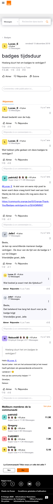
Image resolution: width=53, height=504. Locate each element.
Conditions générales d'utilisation (32, 491)
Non (9, 470)
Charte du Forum (8, 491)
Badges (7, 37)
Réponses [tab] (8, 101)
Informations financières (25, 497)
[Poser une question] (46, 497)
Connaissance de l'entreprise (13, 499)
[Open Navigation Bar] (4, 3)
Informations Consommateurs (26, 501)
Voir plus (47, 406)
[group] (5, 70)
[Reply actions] (49, 279)
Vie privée (5, 501)
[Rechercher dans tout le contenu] (47, 21)
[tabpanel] (26, 253)
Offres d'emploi (36, 499)
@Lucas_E (7, 186)
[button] (6, 289)
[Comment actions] (50, 113)
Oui (23, 470)
